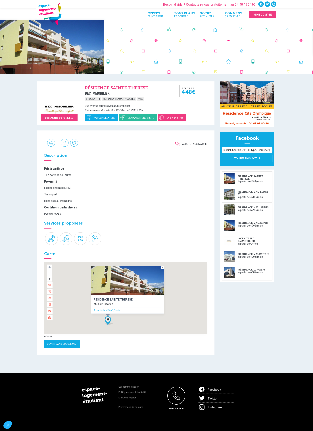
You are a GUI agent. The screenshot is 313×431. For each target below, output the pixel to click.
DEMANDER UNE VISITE (141, 117)
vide (140, 98)
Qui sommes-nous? (128, 386)
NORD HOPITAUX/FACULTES (119, 98)
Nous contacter (176, 408)
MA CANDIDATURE (104, 117)
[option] (52, 47)
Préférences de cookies (130, 407)
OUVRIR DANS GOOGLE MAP (62, 344)
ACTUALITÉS (207, 15)
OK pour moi (67, 412)
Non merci (16, 412)
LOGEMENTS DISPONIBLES (59, 118)
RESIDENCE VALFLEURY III (253, 193)
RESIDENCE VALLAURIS (253, 207)
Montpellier (123, 105)
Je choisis (41, 412)
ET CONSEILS (184, 15)
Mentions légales (127, 397)
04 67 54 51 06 (175, 117)
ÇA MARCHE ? (234, 15)
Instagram (215, 407)
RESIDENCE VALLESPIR (253, 223)
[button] (109, 320)
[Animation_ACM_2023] (247, 103)
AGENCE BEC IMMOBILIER (246, 240)
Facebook (214, 389)
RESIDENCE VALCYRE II (253, 254)
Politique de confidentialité (132, 392)
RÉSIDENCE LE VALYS (252, 269)
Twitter (213, 398)
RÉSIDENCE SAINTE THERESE (113, 299)
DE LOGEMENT (155, 15)
